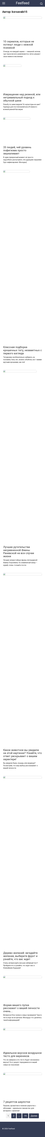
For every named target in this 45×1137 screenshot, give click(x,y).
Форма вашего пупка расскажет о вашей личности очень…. (21, 1008)
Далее (34, 1115)
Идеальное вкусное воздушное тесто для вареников (22, 1054)
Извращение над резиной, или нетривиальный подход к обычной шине (21, 97)
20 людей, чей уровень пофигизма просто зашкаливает (17, 150)
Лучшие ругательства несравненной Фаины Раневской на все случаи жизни (18, 551)
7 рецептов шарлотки (16, 1101)
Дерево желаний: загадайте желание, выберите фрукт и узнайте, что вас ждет (20, 956)
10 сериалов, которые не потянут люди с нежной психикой (18, 44)
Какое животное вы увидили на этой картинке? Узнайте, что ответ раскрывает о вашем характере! (22, 754)
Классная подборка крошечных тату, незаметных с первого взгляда (22, 350)
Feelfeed (22, 3)
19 (25, 1115)
